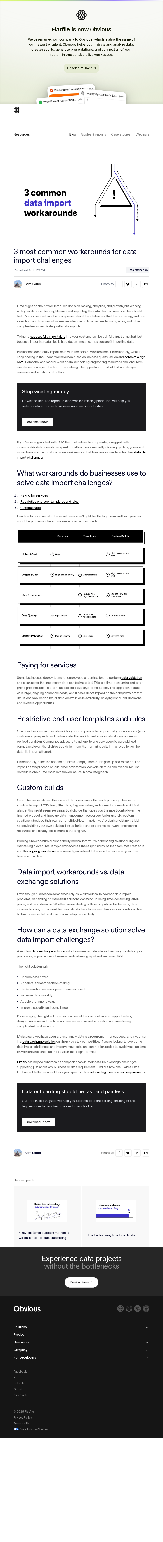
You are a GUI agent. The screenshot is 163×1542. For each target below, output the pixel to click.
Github (18, 1389)
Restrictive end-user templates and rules (49, 502)
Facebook (20, 1371)
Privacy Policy (23, 1417)
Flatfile (22, 1062)
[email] (145, 284)
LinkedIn (19, 1383)
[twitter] (128, 284)
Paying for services (34, 495)
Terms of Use (22, 1423)
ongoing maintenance (44, 851)
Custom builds (30, 508)
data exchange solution (48, 951)
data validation (131, 678)
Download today (37, 1122)
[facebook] (119, 284)
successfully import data (47, 337)
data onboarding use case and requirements (114, 1072)
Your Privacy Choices (34, 1429)
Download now (36, 422)
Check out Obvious (81, 68)
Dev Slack (20, 1395)
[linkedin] (136, 284)
